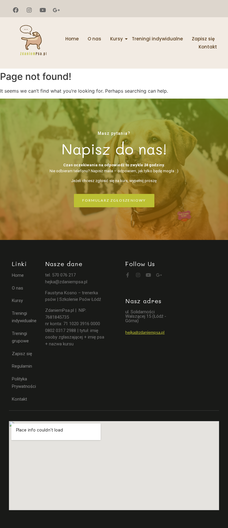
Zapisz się (203, 39)
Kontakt (208, 47)
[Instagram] (29, 10)
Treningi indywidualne (157, 39)
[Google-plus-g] (56, 10)
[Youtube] (43, 10)
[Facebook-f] (127, 275)
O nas (94, 39)
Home (72, 39)
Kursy (116, 39)
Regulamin (22, 366)
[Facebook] (16, 10)
